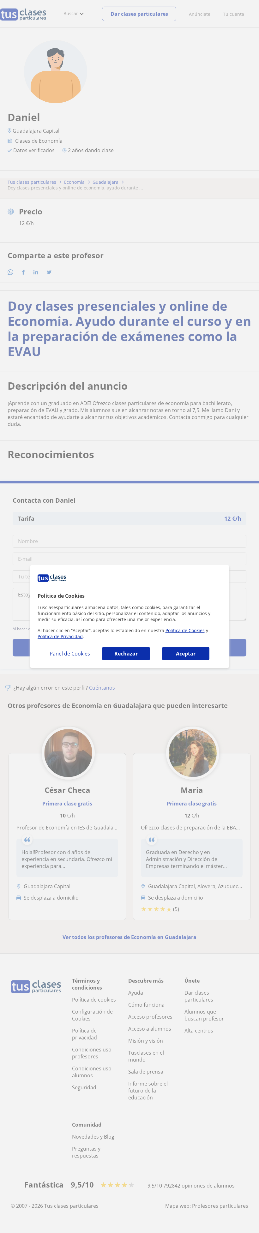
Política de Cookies (185, 630)
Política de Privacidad (60, 636)
